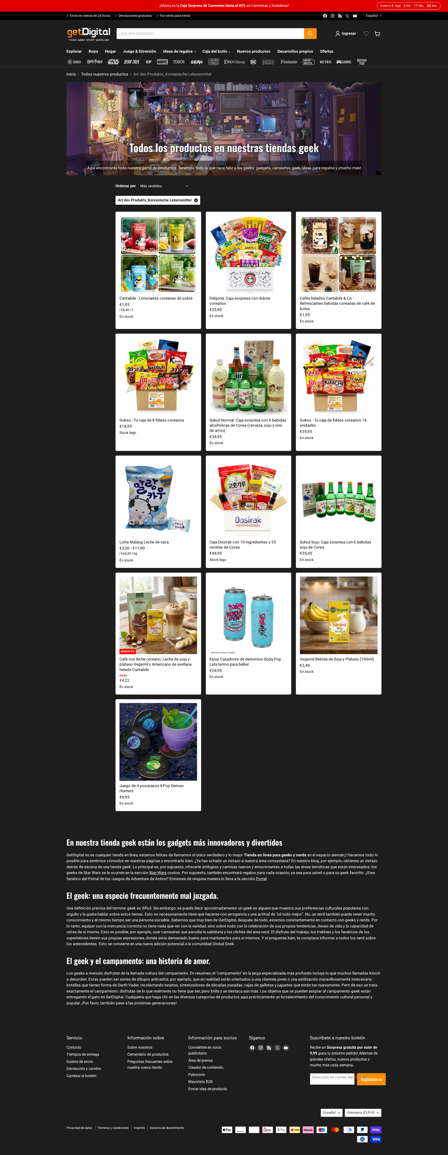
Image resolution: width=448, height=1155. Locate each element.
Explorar (74, 51)
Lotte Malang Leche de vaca (144, 542)
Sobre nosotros (139, 1047)
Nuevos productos (253, 51)
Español (372, 15)
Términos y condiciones (113, 1128)
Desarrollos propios (295, 51)
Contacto (73, 1047)
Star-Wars (158, 872)
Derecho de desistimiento (167, 1128)
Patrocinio (196, 1074)
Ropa (93, 51)
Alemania (360, 1112)
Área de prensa (200, 1060)
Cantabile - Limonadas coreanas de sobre (155, 298)
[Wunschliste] (366, 33)
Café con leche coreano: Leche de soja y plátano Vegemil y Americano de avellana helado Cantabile (155, 664)
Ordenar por (126, 186)
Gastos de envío (79, 1061)
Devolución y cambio (83, 1068)
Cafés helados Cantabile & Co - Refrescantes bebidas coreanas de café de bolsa (337, 303)
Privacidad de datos (79, 1128)
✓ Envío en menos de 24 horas (88, 15)
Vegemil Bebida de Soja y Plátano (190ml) (337, 659)
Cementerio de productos (147, 1054)
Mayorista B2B (200, 1081)
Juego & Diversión (139, 51)
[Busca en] (310, 33)
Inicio (71, 74)
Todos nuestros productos (104, 74)
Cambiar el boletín (81, 1076)
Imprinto (139, 1128)
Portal (261, 878)
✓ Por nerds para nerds (173, 15)
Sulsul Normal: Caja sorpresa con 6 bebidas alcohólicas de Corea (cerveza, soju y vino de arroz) (248, 425)
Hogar (110, 51)
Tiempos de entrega (82, 1054)
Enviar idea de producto (207, 1089)
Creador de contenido (205, 1067)
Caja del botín (215, 51)
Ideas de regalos (178, 51)
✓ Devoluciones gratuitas (133, 15)
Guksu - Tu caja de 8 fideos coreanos (151, 420)
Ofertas (326, 51)
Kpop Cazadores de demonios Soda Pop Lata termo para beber (245, 662)
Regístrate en (371, 1079)
